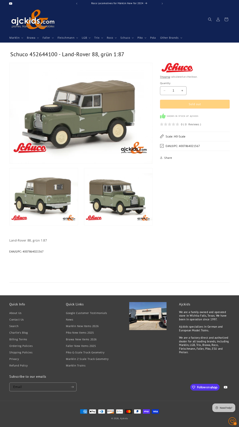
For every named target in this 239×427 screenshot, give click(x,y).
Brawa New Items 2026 (81, 339)
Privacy (14, 359)
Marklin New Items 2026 (82, 326)
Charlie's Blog (18, 332)
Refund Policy (18, 365)
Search (14, 326)
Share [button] (168, 157)
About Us (15, 313)
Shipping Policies (20, 352)
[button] (16, 38)
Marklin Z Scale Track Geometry (87, 359)
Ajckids (124, 418)
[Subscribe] (72, 387)
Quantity (165, 83)
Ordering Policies (21, 346)
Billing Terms (18, 339)
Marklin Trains (76, 365)
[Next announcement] (162, 3)
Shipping (165, 76)
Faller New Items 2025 (81, 346)
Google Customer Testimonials (86, 313)
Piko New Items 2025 (80, 332)
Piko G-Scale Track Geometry (85, 352)
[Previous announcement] (77, 3)
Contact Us (16, 319)
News (69, 319)
